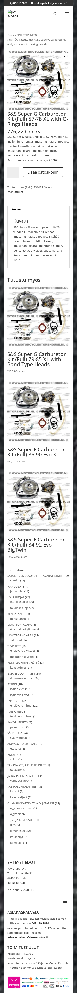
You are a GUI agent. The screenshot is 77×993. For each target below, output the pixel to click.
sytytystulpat (18, 738)
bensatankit (18, 619)
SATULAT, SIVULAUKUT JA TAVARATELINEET (35, 576)
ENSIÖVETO (15, 701)
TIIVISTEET (14, 646)
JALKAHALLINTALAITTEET (23, 776)
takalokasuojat (20, 608)
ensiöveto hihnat (21, 705)
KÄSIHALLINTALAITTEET (22, 786)
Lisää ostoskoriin (43, 172)
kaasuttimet (26, 39)
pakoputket (17, 727)
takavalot (16, 770)
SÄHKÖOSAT (15, 733)
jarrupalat (16, 591)
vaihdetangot (19, 780)
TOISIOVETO (15, 711)
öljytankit (16, 814)
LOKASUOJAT (15, 597)
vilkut (14, 759)
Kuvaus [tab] (16, 209)
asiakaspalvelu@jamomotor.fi (27, 937)
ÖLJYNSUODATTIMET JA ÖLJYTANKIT (30, 803)
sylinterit (16, 640)
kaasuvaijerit (18, 797)
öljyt (13, 825)
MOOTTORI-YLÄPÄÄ (20, 635)
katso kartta (16, 883)
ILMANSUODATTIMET (21, 673)
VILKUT (12, 754)
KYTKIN (12, 684)
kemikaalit (17, 843)
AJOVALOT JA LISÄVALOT (23, 744)
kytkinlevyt (17, 689)
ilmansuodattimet (22, 678)
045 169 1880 (40, 923)
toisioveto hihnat (21, 716)
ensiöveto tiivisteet (22, 650)
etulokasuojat (19, 602)
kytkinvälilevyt (19, 695)
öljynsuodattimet (21, 808)
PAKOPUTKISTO (17, 722)
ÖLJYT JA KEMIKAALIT (21, 820)
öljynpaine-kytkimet (23, 629)
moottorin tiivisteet (22, 657)
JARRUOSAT (15, 586)
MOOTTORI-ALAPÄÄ (20, 624)
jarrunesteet (18, 831)
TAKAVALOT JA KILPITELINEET (26, 765)
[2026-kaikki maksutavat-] (38, 988)
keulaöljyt (16, 837)
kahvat (14, 791)
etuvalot (15, 748)
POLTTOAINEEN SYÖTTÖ (23, 663)
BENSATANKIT (16, 614)
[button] (63, 55)
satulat (14, 580)
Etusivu (11, 35)
